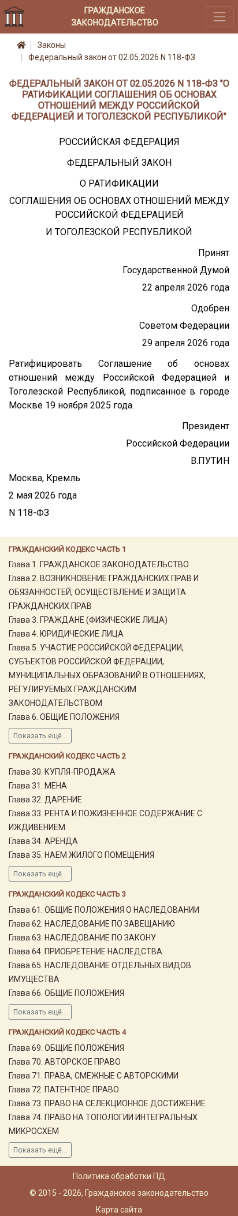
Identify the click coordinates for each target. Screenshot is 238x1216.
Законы (52, 45)
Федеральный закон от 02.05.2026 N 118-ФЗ (111, 57)
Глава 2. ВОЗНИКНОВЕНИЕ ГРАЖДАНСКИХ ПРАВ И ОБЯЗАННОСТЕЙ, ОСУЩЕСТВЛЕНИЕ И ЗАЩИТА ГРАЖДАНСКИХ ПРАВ (104, 592)
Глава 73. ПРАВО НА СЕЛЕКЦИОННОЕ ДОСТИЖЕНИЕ (107, 1103)
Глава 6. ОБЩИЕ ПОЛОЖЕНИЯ (64, 717)
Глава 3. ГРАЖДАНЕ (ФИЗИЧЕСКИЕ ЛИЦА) (88, 619)
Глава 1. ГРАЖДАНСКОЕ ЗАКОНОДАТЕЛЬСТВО (99, 564)
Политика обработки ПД (119, 1176)
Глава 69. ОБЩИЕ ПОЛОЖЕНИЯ (66, 1048)
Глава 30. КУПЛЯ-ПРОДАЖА (62, 771)
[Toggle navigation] (220, 16)
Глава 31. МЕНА (38, 785)
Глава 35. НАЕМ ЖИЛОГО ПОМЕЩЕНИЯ (81, 855)
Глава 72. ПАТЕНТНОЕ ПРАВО (64, 1089)
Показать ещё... (40, 736)
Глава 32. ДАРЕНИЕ (45, 799)
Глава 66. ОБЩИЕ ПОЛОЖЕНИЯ (66, 993)
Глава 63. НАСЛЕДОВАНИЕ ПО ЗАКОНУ (82, 937)
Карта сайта (119, 1209)
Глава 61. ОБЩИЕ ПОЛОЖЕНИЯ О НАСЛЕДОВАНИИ (104, 909)
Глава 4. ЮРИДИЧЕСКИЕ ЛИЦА (66, 633)
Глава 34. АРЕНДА (43, 841)
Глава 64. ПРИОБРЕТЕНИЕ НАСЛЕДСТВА (85, 951)
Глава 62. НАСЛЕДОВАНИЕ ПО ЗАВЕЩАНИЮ (92, 923)
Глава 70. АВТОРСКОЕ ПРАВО (65, 1061)
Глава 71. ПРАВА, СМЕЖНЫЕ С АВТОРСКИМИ (93, 1075)
